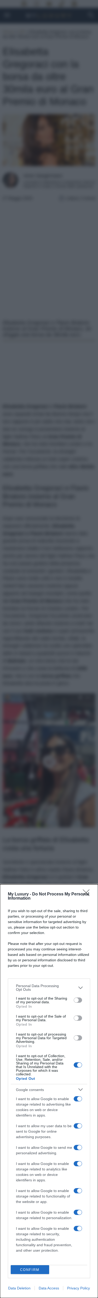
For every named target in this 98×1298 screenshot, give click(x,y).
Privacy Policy (78, 1288)
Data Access (49, 1288)
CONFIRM (29, 1270)
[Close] (88, 894)
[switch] (78, 1000)
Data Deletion (19, 1288)
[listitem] (49, 987)
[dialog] (49, 1091)
